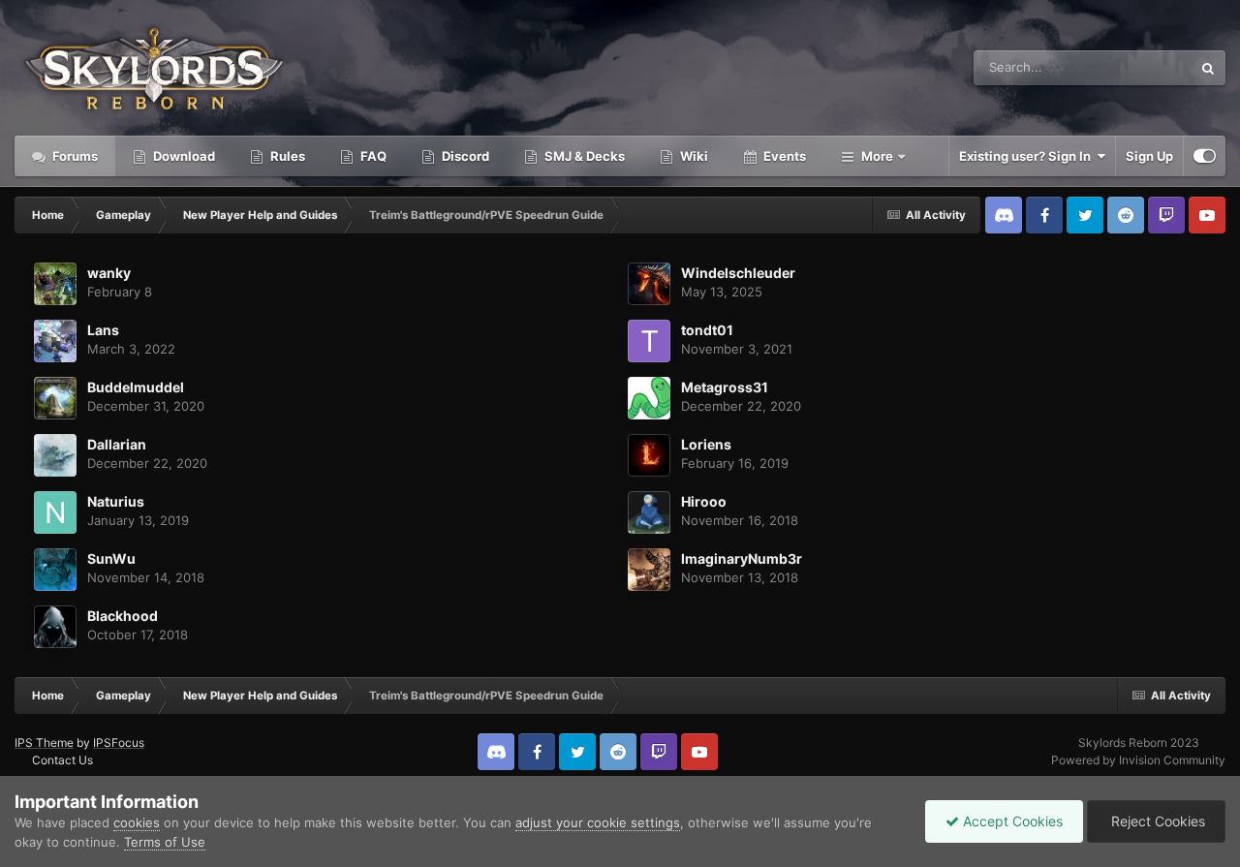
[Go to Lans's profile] (55, 341)
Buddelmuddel (135, 387)
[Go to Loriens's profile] (649, 455)
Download (182, 156)
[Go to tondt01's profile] (649, 341)
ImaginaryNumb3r (741, 558)
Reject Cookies (1156, 821)
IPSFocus (118, 742)
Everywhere (1132, 67)
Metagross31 (724, 387)
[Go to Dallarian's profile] (55, 455)
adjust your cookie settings (597, 822)
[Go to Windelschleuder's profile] (649, 284)
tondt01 (707, 330)
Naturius (115, 501)
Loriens (706, 444)
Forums (73, 156)
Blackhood (122, 615)
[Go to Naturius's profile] (55, 512)
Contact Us (62, 760)
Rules (286, 156)
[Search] (1208, 67)
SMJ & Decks (583, 156)
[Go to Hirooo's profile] (649, 512)
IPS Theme (44, 742)
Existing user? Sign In (1028, 156)
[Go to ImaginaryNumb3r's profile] (649, 569)
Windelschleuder (738, 272)
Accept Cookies (1011, 821)
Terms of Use (164, 842)
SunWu (111, 558)
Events (783, 156)
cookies (136, 822)
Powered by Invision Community (1138, 760)
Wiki (692, 156)
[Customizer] (1204, 156)
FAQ (372, 156)
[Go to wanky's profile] (55, 284)
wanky (109, 272)
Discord (464, 156)
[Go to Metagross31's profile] (649, 398)
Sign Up (1149, 156)
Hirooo (704, 501)
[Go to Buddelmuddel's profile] (55, 398)
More (877, 156)
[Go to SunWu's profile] (55, 569)
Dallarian (116, 444)
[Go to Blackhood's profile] (55, 626)
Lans (103, 330)
